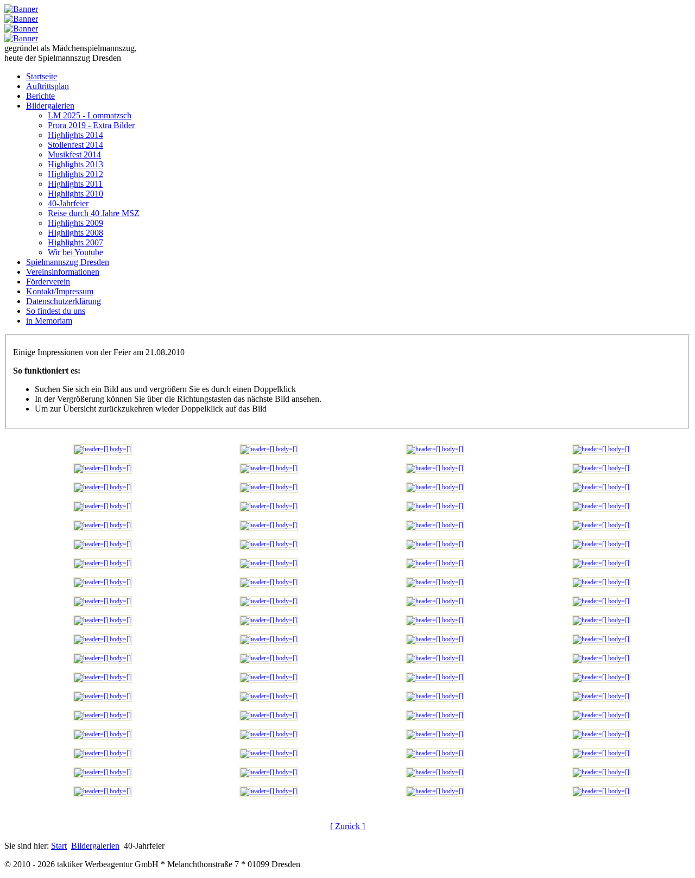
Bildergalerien (95, 845)
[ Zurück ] (347, 826)
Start (59, 845)
